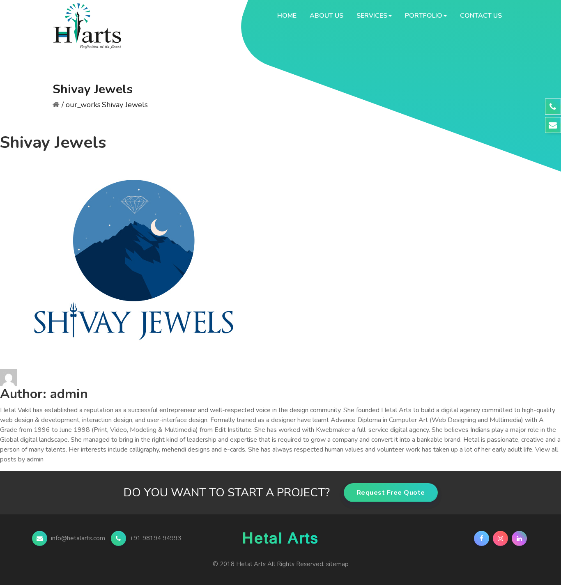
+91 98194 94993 (154, 538)
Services (371, 15)
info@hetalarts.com (78, 538)
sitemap (337, 564)
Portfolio (423, 15)
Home (287, 15)
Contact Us (481, 15)
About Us (326, 15)
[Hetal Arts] (94, 16)
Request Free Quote (390, 492)
